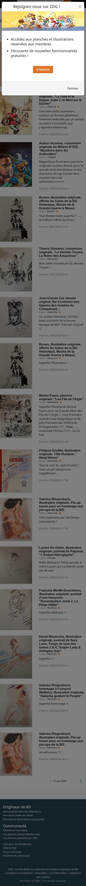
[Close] (80, 6)
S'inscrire (43, 69)
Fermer (72, 88)
